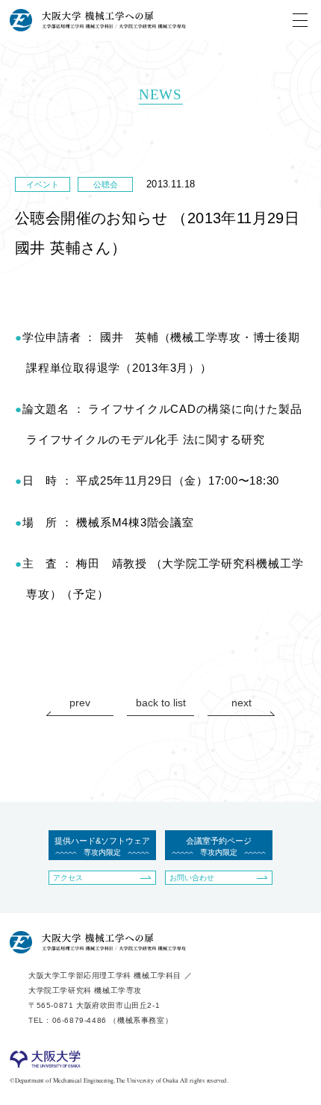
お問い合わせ (191, 878)
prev (79, 703)
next (241, 703)
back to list (161, 703)
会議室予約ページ (219, 846)
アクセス (68, 878)
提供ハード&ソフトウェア (102, 846)
